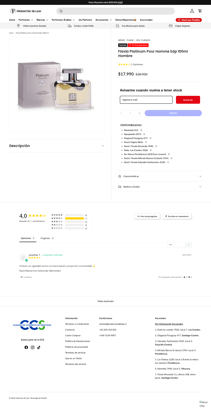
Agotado (173, 113)
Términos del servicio (75, 364)
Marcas (41, 19)
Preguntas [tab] (45, 238)
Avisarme (188, 99)
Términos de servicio (75, 352)
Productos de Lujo (22, 398)
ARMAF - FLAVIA (125, 40)
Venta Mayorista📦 (126, 19)
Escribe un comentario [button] (178, 216)
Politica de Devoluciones (77, 341)
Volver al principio (106, 301)
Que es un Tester (73, 358)
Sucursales (146, 19)
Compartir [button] (27, 277)
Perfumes (24, 19)
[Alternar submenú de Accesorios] (110, 20)
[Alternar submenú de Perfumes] (32, 20)
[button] (200, 11)
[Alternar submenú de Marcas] (47, 20)
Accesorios (101, 19)
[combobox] (115, 10)
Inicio (12, 19)
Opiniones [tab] (26, 238)
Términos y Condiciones (77, 323)
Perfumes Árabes (61, 19)
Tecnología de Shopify (38, 398)
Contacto (70, 329)
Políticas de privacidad (76, 346)
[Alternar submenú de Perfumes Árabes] (74, 20)
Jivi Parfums (85, 19)
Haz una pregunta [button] (149, 216)
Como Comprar (73, 335)
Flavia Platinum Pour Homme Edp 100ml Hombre (33, 33)
